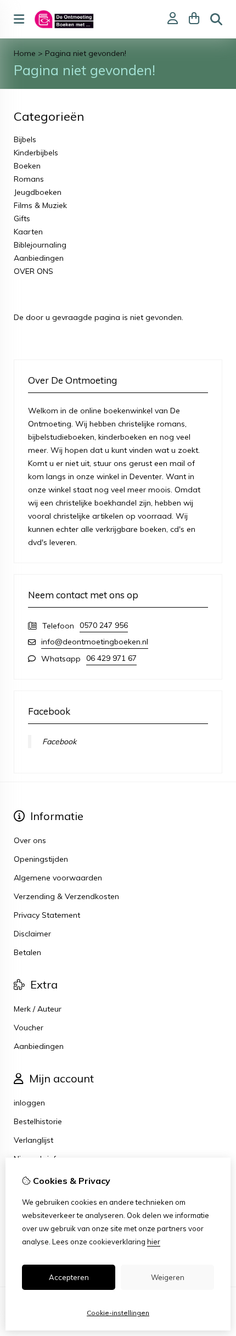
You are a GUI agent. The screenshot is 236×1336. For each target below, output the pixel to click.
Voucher (28, 1027)
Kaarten (28, 232)
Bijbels (25, 139)
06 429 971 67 (111, 658)
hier (153, 1241)
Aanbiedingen (39, 258)
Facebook (59, 741)
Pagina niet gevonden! (85, 53)
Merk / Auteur (37, 1009)
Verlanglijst (33, 1140)
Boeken (27, 166)
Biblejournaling (40, 245)
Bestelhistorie (38, 1121)
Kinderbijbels (36, 153)
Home (25, 53)
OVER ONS (33, 271)
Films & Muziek (40, 205)
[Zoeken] (216, 19)
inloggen (29, 1103)
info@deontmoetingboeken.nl (94, 642)
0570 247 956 (104, 625)
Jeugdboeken (37, 192)
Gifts (22, 218)
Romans (29, 179)
